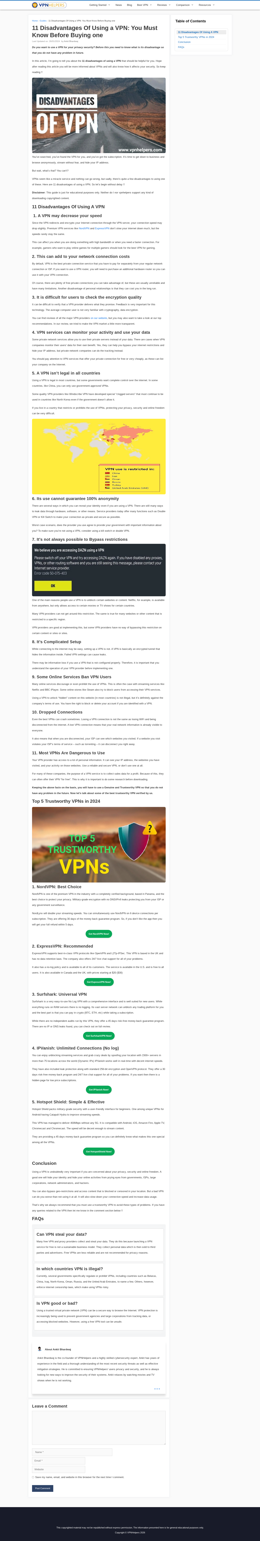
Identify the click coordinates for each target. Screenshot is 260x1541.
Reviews (162, 5)
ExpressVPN (102, 228)
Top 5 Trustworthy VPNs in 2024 (196, 37)
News (119, 5)
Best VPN (142, 5)
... (157, 1387)
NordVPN (84, 228)
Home (35, 20)
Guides (43, 20)
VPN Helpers (76, 5)
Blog (129, 5)
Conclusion (184, 42)
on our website (99, 318)
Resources (205, 5)
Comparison (183, 5)
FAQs (181, 47)
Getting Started (97, 5)
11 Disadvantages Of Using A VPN (198, 32)
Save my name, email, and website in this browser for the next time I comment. (79, 1477)
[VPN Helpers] (49, 5)
